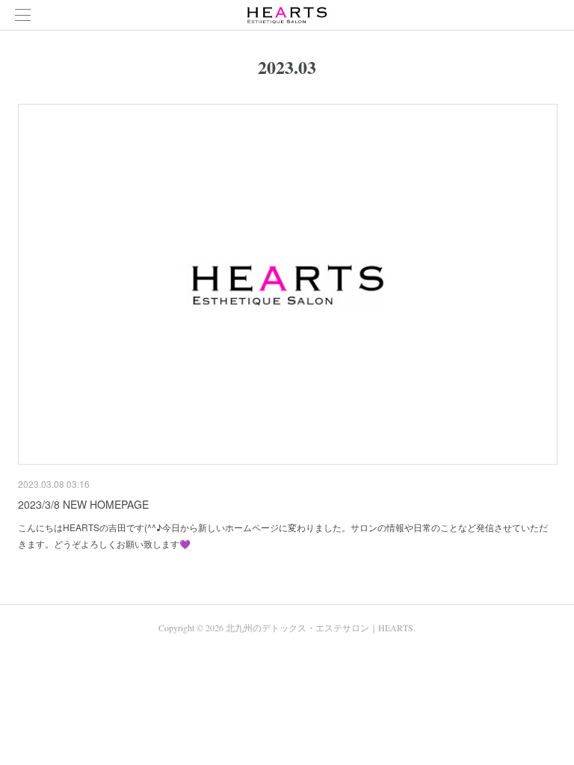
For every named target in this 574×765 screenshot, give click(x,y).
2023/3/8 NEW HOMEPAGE (83, 504)
